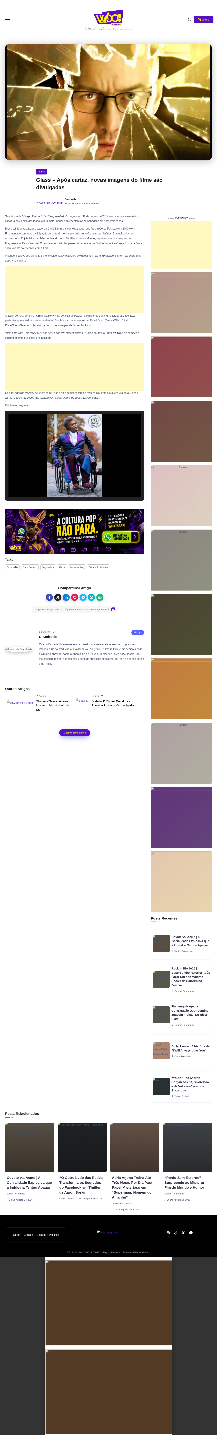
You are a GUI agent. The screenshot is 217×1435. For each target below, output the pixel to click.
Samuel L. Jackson (98, 567)
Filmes (41, 171)
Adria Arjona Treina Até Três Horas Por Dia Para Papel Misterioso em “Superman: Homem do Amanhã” (132, 1187)
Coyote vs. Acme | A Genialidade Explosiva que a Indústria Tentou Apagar (190, 941)
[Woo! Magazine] (108, 17)
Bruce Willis (12, 567)
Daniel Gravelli (66, 1198)
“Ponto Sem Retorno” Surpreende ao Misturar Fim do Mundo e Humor (184, 1182)
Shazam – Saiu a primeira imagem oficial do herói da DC (52, 705)
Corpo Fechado (30, 567)
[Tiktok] (175, 1233)
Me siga (138, 632)
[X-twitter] (183, 1233)
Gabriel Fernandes (122, 1203)
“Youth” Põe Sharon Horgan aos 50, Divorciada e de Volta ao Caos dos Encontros (190, 1084)
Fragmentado (48, 567)
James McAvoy (77, 567)
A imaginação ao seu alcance (109, 28)
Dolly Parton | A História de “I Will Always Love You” (190, 1048)
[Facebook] (191, 1233)
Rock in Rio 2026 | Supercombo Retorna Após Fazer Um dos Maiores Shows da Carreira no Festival (190, 977)
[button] (67, 487)
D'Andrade (70, 199)
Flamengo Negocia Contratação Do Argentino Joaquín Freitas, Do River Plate (189, 1013)
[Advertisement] (74, 289)
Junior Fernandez (16, 1193)
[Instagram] (168, 1233)
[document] (108, 1301)
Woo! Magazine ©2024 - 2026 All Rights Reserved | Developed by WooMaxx (108, 1252)
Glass (62, 567)
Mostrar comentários (75, 732)
